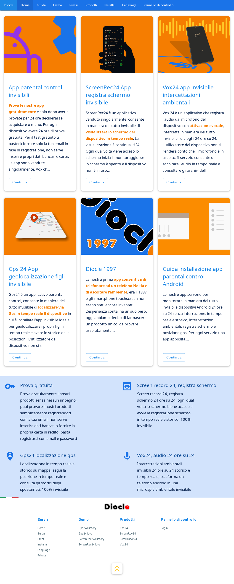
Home (25, 5)
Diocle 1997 (101, 269)
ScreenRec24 (128, 533)
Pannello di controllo (158, 5)
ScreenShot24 (128, 539)
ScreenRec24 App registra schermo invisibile (108, 94)
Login (164, 528)
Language (129, 5)
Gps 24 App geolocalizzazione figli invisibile (37, 276)
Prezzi (73, 5)
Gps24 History (87, 528)
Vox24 (124, 544)
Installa (109, 5)
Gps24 (124, 528)
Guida (41, 5)
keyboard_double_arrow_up (117, 568)
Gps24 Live (85, 533)
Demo (57, 5)
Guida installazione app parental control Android (193, 276)
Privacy (41, 555)
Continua (20, 182)
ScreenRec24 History (91, 539)
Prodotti (91, 5)
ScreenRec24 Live (89, 544)
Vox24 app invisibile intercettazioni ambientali (188, 94)
